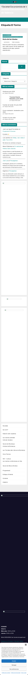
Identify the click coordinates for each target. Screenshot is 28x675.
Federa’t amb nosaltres (9, 433)
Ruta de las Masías (10, 39)
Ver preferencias (14, 669)
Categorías (6, 78)
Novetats (5, 426)
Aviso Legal (23, 672)
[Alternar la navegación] (25, 20)
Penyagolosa (14, 160)
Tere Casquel (16, 42)
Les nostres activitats (9, 437)
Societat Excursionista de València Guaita (12, 36)
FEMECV (5, 482)
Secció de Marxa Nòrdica (10, 466)
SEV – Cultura (7, 459)
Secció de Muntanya (9, 444)
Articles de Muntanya (9, 446)
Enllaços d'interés (8, 474)
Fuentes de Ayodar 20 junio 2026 (12, 105)
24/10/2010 (7, 42)
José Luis (5, 160)
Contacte (5, 478)
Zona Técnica (7, 454)
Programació (6, 470)
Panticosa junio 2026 (9, 91)
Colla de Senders (8, 440)
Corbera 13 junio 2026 (9, 117)
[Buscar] (21, 67)
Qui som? (5, 429)
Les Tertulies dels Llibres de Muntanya (14, 450)
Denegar (14, 665)
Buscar (4, 61)
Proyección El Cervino (9, 131)
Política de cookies (6, 672)
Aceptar (14, 661)
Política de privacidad (15, 672)
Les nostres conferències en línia (12, 461)
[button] (26, 644)
